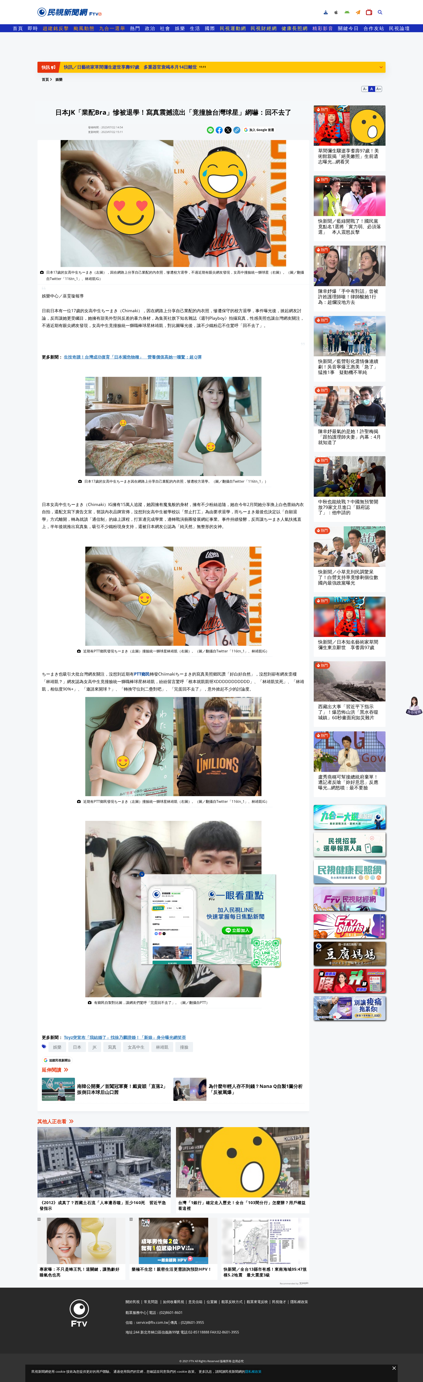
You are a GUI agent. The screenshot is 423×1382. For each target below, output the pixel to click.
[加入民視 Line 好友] (211, 921)
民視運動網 (233, 28)
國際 (210, 28)
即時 (33, 28)
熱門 (135, 28)
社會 (165, 28)
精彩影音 (323, 28)
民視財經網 (264, 28)
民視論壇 (399, 28)
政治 (150, 28)
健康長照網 (295, 28)
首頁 (18, 28)
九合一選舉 (112, 28)
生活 (195, 28)
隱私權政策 (253, 1371)
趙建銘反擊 (56, 28)
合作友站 (374, 28)
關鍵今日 (348, 28)
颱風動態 (84, 28)
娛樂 (180, 28)
